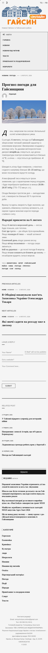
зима (11, 266)
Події (4, 583)
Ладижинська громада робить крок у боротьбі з (24, 445)
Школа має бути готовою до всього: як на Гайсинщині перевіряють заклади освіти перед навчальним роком (23, 493)
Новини (6, 45)
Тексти (6, 56)
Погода (12, 75)
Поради (5, 588)
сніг (11, 268)
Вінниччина (12, 263)
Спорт (5, 596)
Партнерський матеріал (13, 575)
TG (41, 3)
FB (46, 3)
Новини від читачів (11, 51)
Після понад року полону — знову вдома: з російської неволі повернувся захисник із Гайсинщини (23, 516)
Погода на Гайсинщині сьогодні (16, 455)
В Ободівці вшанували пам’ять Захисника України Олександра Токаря (22, 298)
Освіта (5, 570)
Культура (6, 549)
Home (4, 289)
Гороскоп (6, 536)
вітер (21, 263)
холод (18, 268)
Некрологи (7, 67)
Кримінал (6, 544)
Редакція (12, 94)
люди (4, 553)
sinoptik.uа (14, 152)
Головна (6, 40)
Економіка (7, 540)
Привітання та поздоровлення (16, 61)
